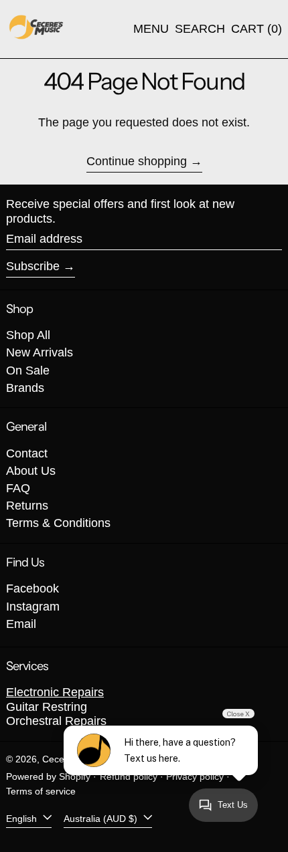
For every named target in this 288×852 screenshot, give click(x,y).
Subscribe (33, 266)
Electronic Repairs (55, 692)
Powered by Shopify (48, 776)
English (23, 818)
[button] (200, 29)
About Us (31, 470)
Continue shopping (136, 161)
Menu (151, 28)
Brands (25, 388)
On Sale (28, 370)
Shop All (28, 335)
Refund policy (128, 776)
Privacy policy (195, 776)
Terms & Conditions (58, 523)
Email (21, 624)
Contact (27, 453)
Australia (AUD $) (102, 818)
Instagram (33, 606)
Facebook (32, 588)
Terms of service (41, 791)
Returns (27, 505)
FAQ (18, 488)
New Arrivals (39, 352)
